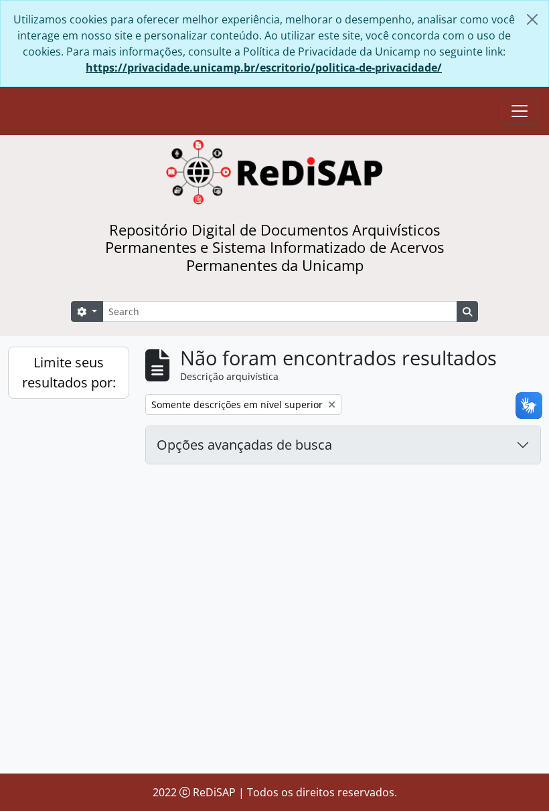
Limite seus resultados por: (69, 372)
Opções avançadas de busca (244, 445)
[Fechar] (532, 19)
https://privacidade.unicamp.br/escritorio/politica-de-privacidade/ (264, 67)
